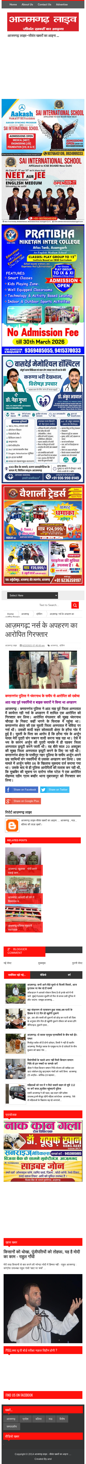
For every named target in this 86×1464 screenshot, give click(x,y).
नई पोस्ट (7, 963)
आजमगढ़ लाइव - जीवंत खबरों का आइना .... (53, 1454)
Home (13, 4)
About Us (27, 4)
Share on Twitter (58, 789)
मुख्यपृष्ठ (42, 963)
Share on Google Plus (26, 801)
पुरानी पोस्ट (77, 963)
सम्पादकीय (12, 1426)
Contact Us (44, 4)
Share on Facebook (25, 789)
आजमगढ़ (54, 645)
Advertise (62, 4)
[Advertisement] (40, 68)
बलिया (39, 1419)
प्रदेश (25, 1419)
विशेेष (62, 1419)
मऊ (50, 1419)
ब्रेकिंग (62, 645)
